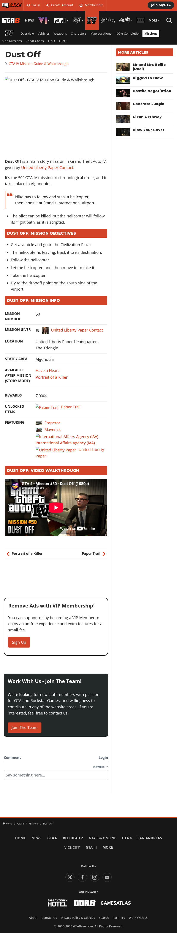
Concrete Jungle (148, 104)
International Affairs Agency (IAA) (65, 442)
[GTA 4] (92, 20)
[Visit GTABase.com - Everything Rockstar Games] (84, 903)
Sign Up (19, 642)
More (153, 20)
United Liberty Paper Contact (47, 167)
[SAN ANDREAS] (108, 20)
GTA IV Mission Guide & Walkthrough (39, 63)
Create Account (62, 5)
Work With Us (138, 918)
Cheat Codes (35, 41)
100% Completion (128, 34)
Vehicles (44, 34)
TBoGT (63, 41)
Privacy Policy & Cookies (78, 918)
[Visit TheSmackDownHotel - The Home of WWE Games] (57, 903)
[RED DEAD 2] (61, 20)
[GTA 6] (44, 20)
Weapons (60, 34)
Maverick (52, 429)
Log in (36, 5)
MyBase (7, 5)
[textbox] (56, 776)
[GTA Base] (11, 20)
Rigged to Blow (148, 78)
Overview (27, 34)
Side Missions (12, 41)
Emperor (52, 422)
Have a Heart (47, 370)
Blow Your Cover (148, 130)
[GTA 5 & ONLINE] (78, 20)
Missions (150, 34)
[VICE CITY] (125, 20)
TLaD (51, 41)
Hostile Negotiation (152, 91)
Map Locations (100, 34)
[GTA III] (140, 20)
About (33, 918)
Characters (79, 34)
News (29, 20)
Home (20, 838)
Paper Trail (71, 406)
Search (104, 918)
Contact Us (49, 918)
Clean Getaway (147, 117)
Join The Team (25, 727)
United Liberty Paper (70, 453)
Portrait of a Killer (52, 377)
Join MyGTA (161, 5)
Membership (94, 5)
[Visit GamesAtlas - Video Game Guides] (115, 903)
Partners (119, 918)
